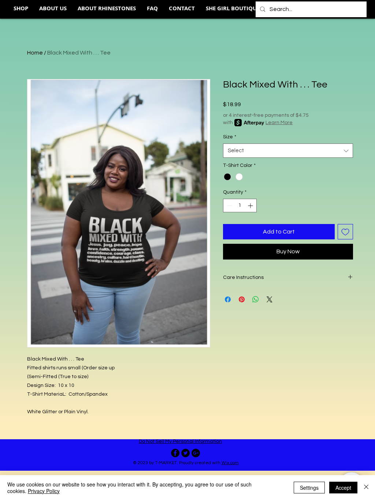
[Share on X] (269, 299)
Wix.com (230, 462)
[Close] (366, 487)
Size (229, 136)
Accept (343, 487)
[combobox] (288, 150)
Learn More (279, 122)
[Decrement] (228, 205)
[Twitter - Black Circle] (185, 453)
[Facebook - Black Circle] (175, 453)
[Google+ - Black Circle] (196, 453)
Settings (309, 487)
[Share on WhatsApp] (255, 299)
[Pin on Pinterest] (241, 299)
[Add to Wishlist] (345, 231)
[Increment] (251, 205)
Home (35, 53)
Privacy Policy (44, 491)
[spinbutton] (239, 205)
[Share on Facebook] (227, 299)
